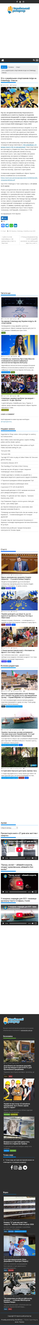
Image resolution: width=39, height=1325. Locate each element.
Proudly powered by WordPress (11, 1320)
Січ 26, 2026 (6, 319)
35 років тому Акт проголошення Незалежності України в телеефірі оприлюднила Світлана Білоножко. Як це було (19, 522)
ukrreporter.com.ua (26, 1030)
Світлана (16, 1063)
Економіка (7, 1114)
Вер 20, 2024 (6, 356)
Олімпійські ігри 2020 (29, 231)
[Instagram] (16, 1168)
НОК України (12, 231)
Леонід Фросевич (17, 575)
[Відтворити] (3, 858)
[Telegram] (25, 1168)
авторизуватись (6, 421)
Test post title (5, 451)
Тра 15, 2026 (8, 1101)
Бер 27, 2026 (8, 1139)
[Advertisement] (19, 35)
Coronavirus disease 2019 (9, 463)
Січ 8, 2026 (6, 730)
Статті (13, 588)
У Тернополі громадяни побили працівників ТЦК (17, 480)
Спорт (4, 231)
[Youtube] (20, 1168)
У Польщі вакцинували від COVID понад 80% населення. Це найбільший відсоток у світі (28, 240)
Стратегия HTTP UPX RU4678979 (12, 487)
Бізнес (6, 1076)
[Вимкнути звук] (33, 858)
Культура (11, 1231)
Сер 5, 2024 (6, 396)
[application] (19, 849)
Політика (21, 777)
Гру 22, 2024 (6, 768)
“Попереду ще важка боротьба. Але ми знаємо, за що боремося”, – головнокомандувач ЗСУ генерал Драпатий (19, 514)
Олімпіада (20, 231)
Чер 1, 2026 (8, 1063)
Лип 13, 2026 (6, 575)
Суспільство (5, 410)
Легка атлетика (6, 372)
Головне (8, 588)
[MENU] (37, 60)
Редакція (14, 85)
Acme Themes (19, 1322)
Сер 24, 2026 (8, 1220)
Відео (3, 588)
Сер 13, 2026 (8, 1296)
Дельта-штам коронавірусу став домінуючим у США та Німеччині (9, 240)
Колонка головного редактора (14, 706)
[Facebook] (12, 1168)
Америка (6, 1150)
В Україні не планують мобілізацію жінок (14, 484)
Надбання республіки (20, 1231)
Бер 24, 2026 (6, 691)
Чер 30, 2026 (6, 611)
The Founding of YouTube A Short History (14, 466)
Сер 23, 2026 (8, 1257)
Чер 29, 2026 (6, 648)
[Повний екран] (36, 858)
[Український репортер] (2, 60)
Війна (3, 624)
